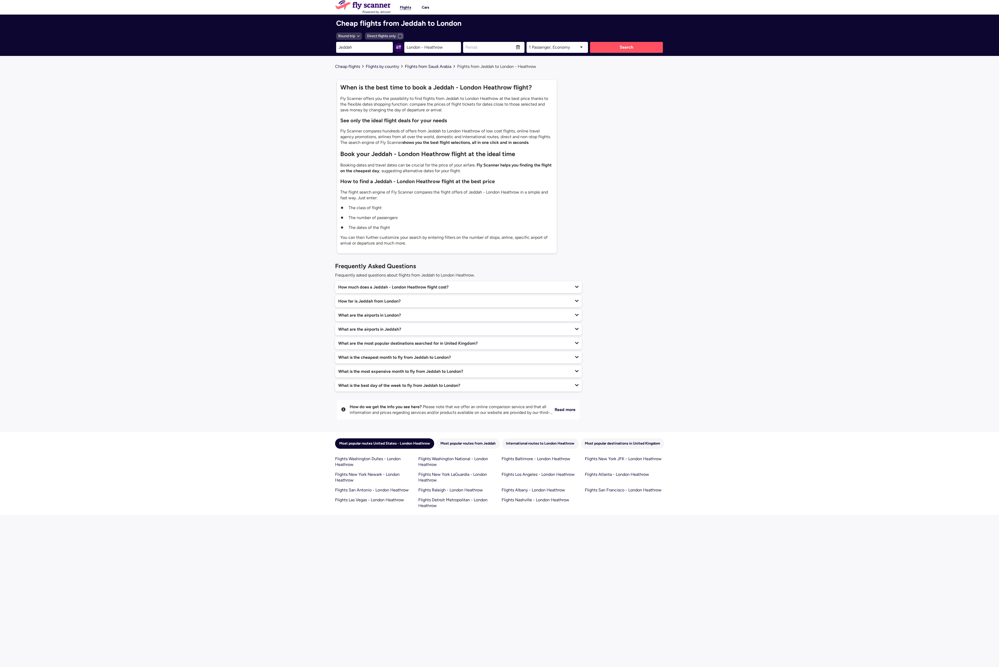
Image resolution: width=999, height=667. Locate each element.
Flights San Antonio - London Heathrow (372, 490)
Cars (425, 7)
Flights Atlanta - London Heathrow (617, 474)
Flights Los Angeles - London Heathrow (538, 474)
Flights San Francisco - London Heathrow (623, 490)
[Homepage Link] (362, 5)
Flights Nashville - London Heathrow (535, 499)
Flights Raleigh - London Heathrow (450, 490)
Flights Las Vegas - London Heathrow (369, 499)
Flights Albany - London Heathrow (533, 490)
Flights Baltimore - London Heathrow (536, 458)
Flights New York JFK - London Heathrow (623, 458)
